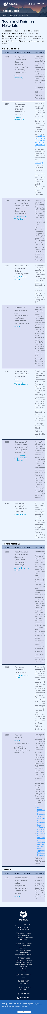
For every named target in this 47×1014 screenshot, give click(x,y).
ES (34, 4)
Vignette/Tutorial (21, 384)
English (17, 327)
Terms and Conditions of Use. (19, 1006)
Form (24, 514)
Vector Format (20, 219)
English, (17, 277)
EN (29, 4)
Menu (40, 4)
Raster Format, (20, 217)
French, (24, 277)
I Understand (24, 1012)
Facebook (25, 993)
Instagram (25, 998)
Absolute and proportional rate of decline (21, 458)
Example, (18, 514)
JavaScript (39, 163)
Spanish (17, 279)
